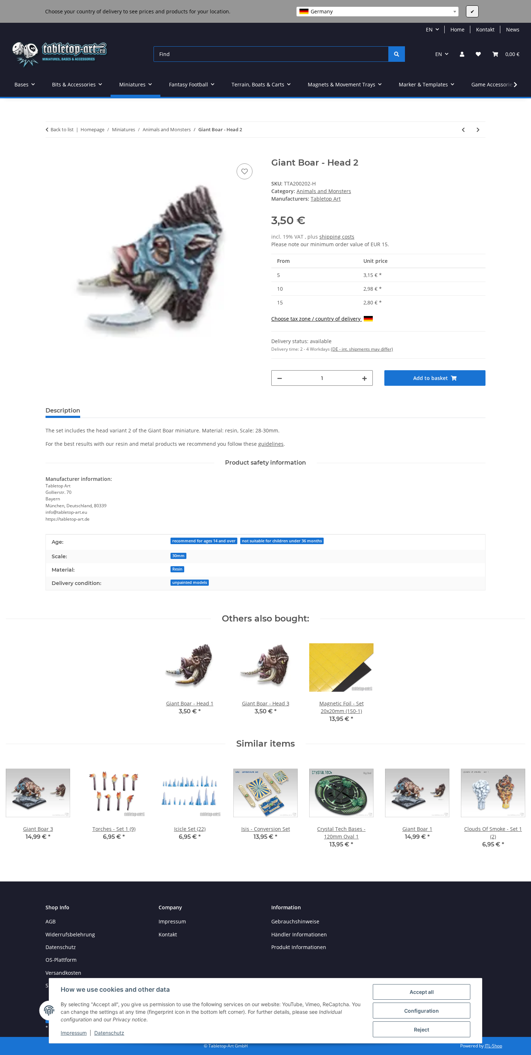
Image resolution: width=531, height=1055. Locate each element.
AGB (51, 921)
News (512, 29)
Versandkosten (63, 972)
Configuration (421, 1011)
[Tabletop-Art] (59, 54)
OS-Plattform (61, 959)
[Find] (396, 54)
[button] (462, 54)
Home (457, 29)
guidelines (271, 443)
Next (513, 806)
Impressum (74, 1033)
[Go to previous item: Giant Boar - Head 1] (463, 129)
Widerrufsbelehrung (70, 934)
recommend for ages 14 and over (204, 540)
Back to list (62, 129)
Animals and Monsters (324, 191)
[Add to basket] (51, 154)
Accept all (422, 992)
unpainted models (189, 582)
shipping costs (336, 236)
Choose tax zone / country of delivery (316, 318)
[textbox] (377, 11)
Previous (18, 806)
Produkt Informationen (298, 947)
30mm (178, 555)
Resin (177, 569)
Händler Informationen (299, 934)
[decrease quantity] (280, 378)
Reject (421, 1029)
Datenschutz (109, 1033)
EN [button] (429, 29)
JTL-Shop (493, 1046)
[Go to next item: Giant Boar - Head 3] (478, 129)
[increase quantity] (364, 378)
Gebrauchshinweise (295, 921)
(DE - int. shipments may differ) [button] (362, 349)
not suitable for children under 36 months (282, 540)
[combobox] (377, 12)
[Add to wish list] (244, 171)
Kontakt (485, 29)
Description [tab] (63, 410)
